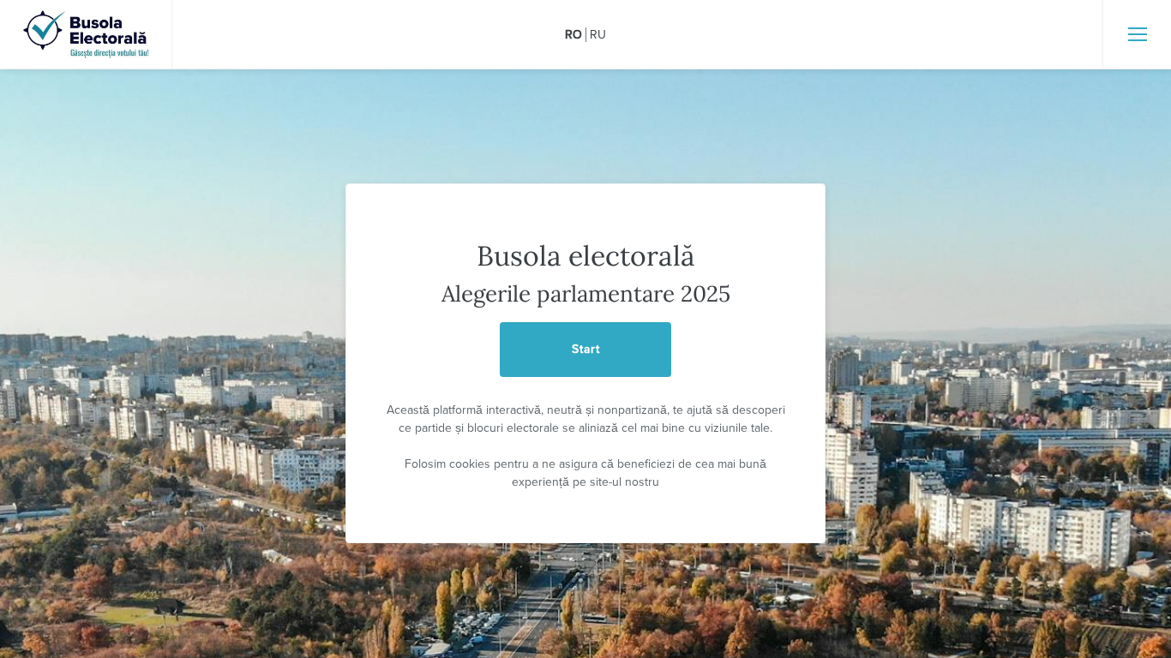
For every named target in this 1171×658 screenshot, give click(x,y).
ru (598, 34)
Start (586, 349)
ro (573, 34)
